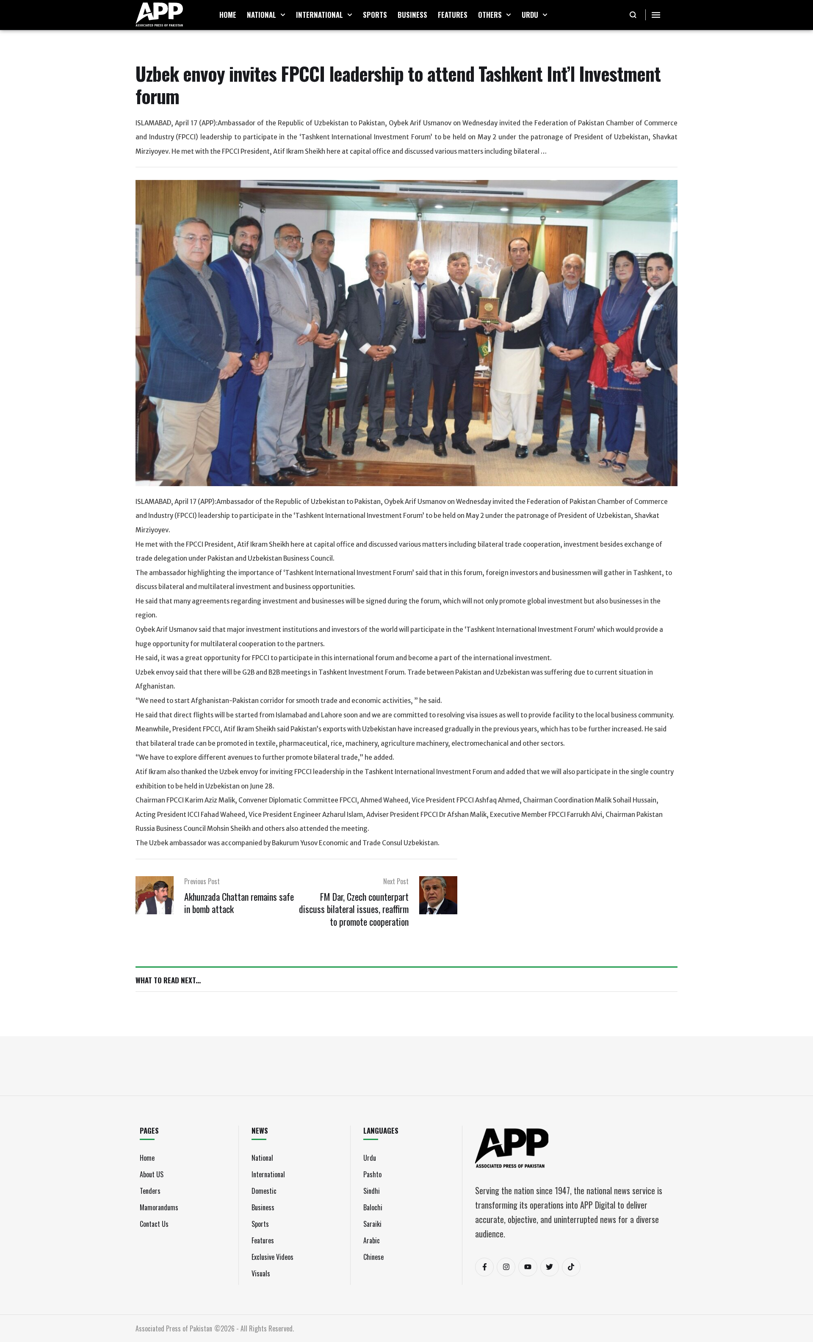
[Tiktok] (571, 1267)
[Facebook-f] (484, 1267)
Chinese (373, 1257)
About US (151, 1174)
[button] (282, 14)
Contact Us (154, 1224)
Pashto (372, 1174)
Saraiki (372, 1224)
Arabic (371, 1240)
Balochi (372, 1207)
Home (147, 1158)
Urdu (369, 1158)
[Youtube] (527, 1267)
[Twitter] (549, 1267)
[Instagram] (506, 1267)
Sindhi (371, 1191)
